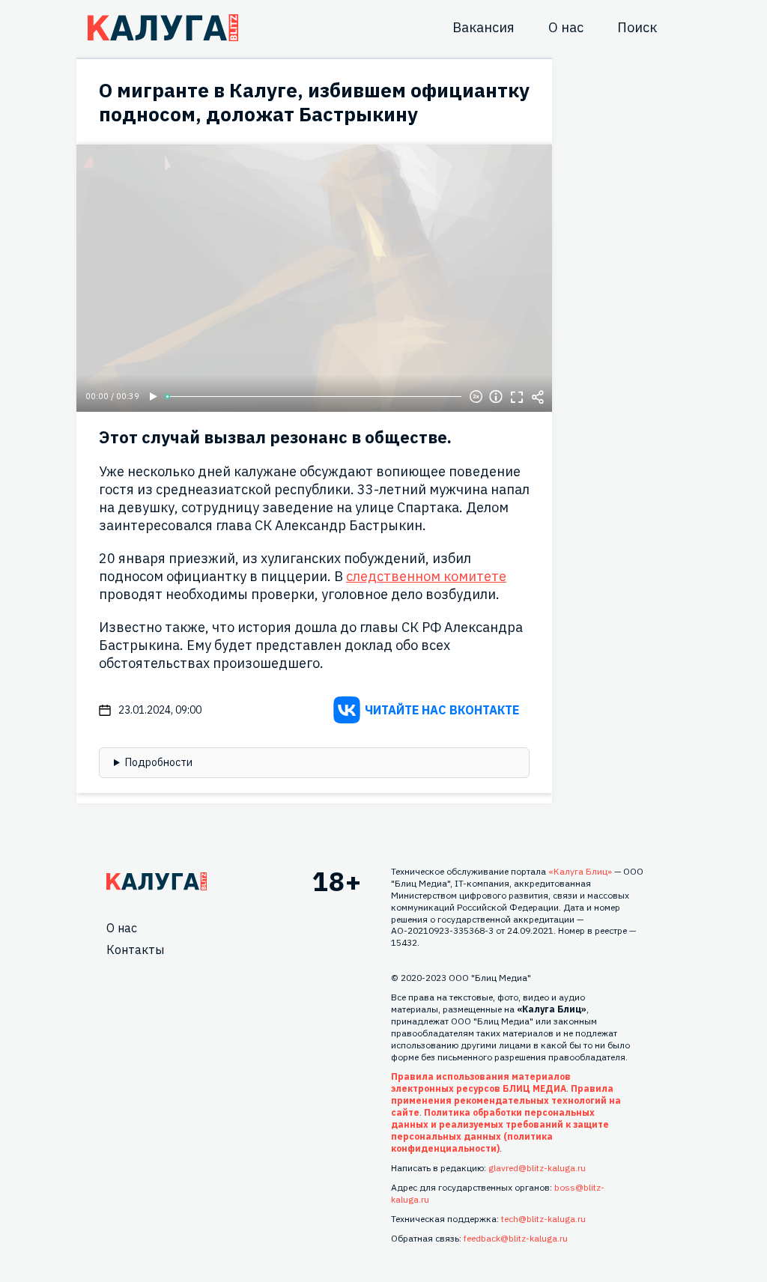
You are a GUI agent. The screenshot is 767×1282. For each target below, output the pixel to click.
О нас (565, 27)
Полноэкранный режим (516, 396)
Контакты (135, 949)
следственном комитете (426, 576)
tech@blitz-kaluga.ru (543, 1218)
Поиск (637, 27)
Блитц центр (163, 27)
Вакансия (483, 27)
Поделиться (537, 396)
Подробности (158, 762)
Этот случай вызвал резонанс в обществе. (275, 437)
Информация (495, 396)
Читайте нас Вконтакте (442, 709)
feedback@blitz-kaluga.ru (516, 1238)
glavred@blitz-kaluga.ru (537, 1167)
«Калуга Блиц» (580, 871)
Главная (156, 881)
